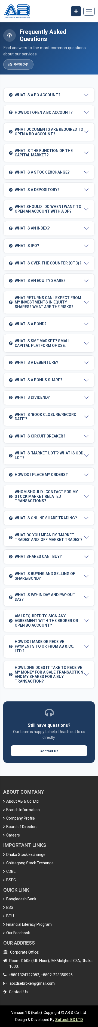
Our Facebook (17, 933)
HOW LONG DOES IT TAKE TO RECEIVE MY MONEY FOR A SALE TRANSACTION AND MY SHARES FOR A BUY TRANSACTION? (49, 674)
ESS (9, 907)
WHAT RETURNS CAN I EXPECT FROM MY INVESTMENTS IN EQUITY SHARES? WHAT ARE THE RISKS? (48, 302)
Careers (12, 835)
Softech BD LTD (69, 1019)
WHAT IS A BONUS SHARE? (38, 380)
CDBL (10, 871)
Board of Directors (21, 826)
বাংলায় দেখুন (21, 64)
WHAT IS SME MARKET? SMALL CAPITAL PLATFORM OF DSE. (43, 343)
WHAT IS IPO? (27, 245)
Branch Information (22, 810)
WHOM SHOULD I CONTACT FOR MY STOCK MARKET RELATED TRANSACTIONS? (46, 496)
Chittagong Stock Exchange (29, 863)
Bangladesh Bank (20, 899)
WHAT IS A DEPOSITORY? (37, 189)
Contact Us (49, 751)
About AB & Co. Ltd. (22, 801)
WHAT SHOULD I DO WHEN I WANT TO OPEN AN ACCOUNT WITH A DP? (48, 208)
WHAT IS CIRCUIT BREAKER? (40, 436)
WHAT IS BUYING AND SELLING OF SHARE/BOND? (45, 576)
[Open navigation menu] (89, 11)
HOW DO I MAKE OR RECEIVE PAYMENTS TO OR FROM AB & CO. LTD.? (44, 646)
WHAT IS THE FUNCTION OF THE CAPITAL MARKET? (44, 152)
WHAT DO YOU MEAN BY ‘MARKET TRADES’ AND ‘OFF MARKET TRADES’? (48, 537)
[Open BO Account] (76, 11)
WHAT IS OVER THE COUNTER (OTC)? (48, 263)
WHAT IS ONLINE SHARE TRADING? (46, 518)
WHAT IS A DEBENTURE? (36, 362)
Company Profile (20, 818)
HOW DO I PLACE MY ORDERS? (41, 474)
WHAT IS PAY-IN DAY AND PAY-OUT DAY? (45, 597)
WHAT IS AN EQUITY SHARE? (40, 280)
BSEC (10, 880)
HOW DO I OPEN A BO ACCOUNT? (44, 112)
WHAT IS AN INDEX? (32, 228)
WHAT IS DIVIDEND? (32, 397)
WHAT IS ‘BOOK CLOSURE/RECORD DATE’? (45, 416)
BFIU (9, 916)
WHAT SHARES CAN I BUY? (38, 556)
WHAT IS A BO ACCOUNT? (37, 95)
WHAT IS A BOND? (31, 324)
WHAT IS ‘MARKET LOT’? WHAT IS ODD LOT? (49, 455)
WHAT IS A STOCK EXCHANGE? (42, 172)
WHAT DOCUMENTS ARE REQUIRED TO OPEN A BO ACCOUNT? (49, 131)
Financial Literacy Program (28, 924)
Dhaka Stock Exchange (25, 854)
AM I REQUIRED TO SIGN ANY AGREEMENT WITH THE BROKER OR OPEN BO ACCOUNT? (46, 620)
